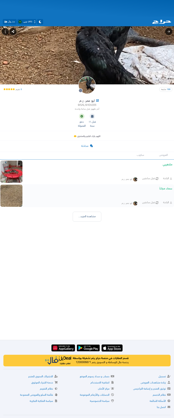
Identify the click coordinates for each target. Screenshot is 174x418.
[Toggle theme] (40, 22)
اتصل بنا (161, 407)
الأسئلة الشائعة (158, 401)
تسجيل (162, 376)
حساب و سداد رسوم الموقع (94, 376)
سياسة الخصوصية (99, 401)
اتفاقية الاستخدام (100, 382)
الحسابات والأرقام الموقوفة (94, 395)
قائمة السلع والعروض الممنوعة (36, 395)
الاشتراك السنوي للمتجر (40, 376)
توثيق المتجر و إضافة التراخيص (149, 389)
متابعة (165, 89)
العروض (163, 155)
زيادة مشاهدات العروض (153, 382)
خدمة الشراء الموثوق (42, 382)
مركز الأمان (103, 389)
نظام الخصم (159, 395)
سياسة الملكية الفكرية (41, 401)
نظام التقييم (46, 389)
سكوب (140, 155)
